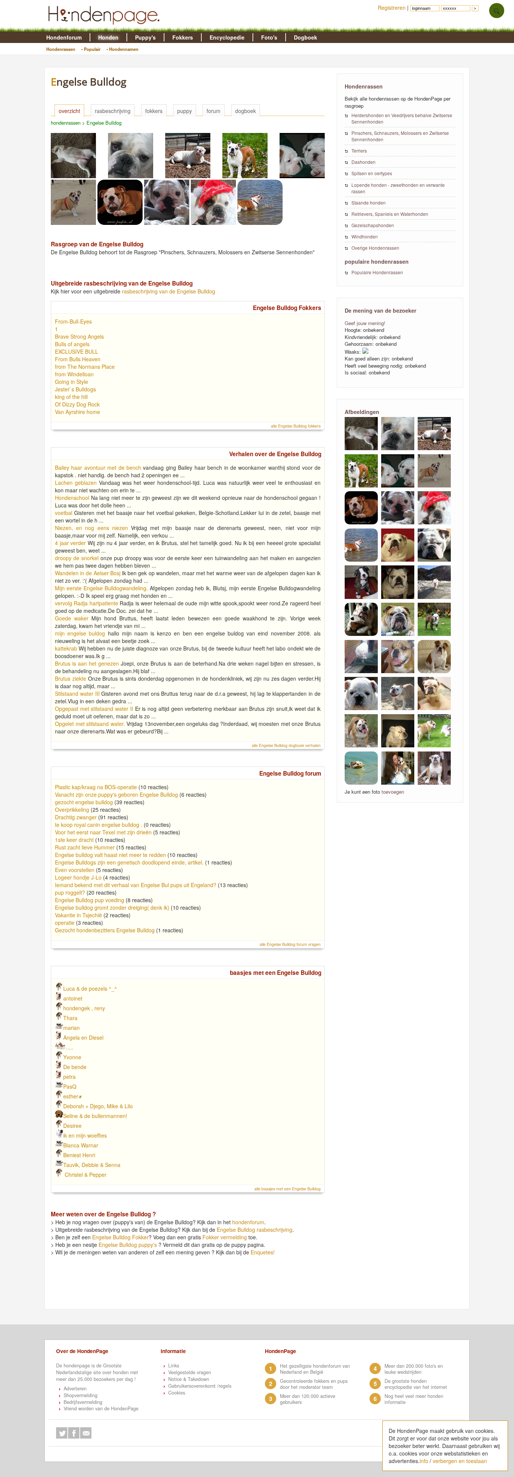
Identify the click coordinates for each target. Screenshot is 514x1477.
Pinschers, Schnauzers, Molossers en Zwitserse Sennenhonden (400, 136)
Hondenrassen (60, 49)
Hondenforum (64, 37)
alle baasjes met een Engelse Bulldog (287, 1188)
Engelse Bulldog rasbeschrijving (254, 1229)
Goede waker (71, 618)
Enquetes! (263, 1252)
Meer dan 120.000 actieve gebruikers (307, 1399)
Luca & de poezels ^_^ (90, 988)
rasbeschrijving (113, 111)
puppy (184, 111)
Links (173, 1365)
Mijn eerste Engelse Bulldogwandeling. (101, 588)
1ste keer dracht (74, 839)
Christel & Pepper (84, 1174)
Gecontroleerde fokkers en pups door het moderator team (314, 1384)
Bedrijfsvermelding (83, 1402)
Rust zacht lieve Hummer (85, 847)
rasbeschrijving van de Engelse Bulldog (168, 291)
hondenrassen (66, 122)
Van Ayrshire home (77, 411)
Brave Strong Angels (79, 336)
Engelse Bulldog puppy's (128, 1244)
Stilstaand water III (77, 693)
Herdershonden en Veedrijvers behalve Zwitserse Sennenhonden (401, 118)
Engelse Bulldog (104, 122)
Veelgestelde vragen (189, 1372)
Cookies (176, 1392)
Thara (70, 1018)
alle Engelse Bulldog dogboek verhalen (286, 745)
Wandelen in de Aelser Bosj (87, 573)
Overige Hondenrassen (375, 247)
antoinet (72, 998)
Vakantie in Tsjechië (79, 915)
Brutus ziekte (70, 678)
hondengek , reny (84, 1008)
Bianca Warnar (80, 1145)
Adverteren (75, 1388)
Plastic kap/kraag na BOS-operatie (96, 787)
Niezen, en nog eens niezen (91, 528)
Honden (108, 37)
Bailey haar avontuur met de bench (98, 467)
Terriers (359, 150)
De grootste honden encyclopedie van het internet (416, 1384)
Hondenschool (72, 497)
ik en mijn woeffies (85, 1135)
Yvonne (72, 1057)
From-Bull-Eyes (73, 321)
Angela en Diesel (83, 1037)
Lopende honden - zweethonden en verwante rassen (398, 188)
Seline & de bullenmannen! (95, 1116)
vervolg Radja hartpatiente (86, 603)
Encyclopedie (227, 37)
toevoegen (393, 791)
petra (69, 1076)
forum (214, 111)
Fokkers (182, 37)
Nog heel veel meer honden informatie (414, 1399)
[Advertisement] (191, 1290)
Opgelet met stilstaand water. (90, 723)
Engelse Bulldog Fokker (120, 1237)
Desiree (72, 1125)
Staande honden (368, 202)
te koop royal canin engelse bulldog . (99, 824)
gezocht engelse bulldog (84, 802)
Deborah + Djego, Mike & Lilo (98, 1106)
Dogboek (305, 37)
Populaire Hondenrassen (377, 272)
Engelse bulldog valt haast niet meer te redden (110, 854)
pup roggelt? (70, 892)
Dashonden (363, 162)
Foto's (269, 37)
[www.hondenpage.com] (105, 28)
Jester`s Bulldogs (75, 389)
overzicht (69, 111)
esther (70, 1096)
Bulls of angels (72, 344)
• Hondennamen (122, 49)
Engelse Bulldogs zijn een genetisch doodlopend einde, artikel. (129, 862)
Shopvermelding (80, 1395)
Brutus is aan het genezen (87, 663)
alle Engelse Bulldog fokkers (296, 426)
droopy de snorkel (77, 558)
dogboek (245, 111)
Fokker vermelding (224, 1237)
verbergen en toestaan (460, 1461)
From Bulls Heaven (77, 359)
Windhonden (364, 236)
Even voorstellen (75, 870)
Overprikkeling (72, 809)
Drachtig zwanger (76, 817)
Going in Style (71, 381)
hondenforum (248, 1222)
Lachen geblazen (76, 482)
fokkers (154, 111)
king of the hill (71, 396)
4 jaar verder (70, 543)
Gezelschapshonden (372, 225)
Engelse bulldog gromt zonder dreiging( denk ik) (112, 907)
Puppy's (145, 37)
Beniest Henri (79, 1155)
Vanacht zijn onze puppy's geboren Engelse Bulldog (116, 794)
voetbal (63, 512)
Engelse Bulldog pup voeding (89, 900)
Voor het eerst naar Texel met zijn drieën (104, 832)
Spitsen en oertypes (371, 173)
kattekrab (66, 648)
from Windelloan (74, 374)
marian (71, 1027)
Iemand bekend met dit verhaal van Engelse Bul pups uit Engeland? (135, 885)
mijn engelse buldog (80, 633)
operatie (65, 922)
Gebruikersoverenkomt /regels (199, 1385)
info (424, 1461)
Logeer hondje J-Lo (78, 877)
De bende (75, 1067)
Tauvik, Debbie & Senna (91, 1164)
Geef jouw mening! (365, 323)
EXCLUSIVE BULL (76, 351)
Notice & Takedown (188, 1379)
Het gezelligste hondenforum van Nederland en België (315, 1368)
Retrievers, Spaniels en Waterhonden (389, 214)
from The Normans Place (85, 366)
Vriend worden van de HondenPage (101, 1408)
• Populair (90, 49)
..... (69, 1047)
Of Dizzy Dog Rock (77, 404)
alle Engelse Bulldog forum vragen (290, 944)
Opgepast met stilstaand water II (94, 708)
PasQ (69, 1086)
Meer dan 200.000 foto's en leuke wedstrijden (414, 1368)
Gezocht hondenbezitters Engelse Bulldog (105, 930)
